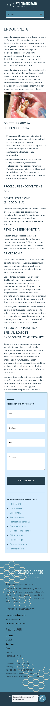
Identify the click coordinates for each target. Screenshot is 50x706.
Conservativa (16, 508)
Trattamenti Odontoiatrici (16, 615)
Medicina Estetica (13, 619)
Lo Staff (9, 640)
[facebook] (7, 682)
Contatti (9, 652)
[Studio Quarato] (22, 5)
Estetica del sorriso (18, 544)
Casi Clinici (10, 644)
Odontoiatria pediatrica (20, 530)
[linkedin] (17, 680)
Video (8, 648)
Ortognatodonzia (18, 526)
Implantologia (16, 539)
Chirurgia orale (16, 535)
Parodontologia (17, 517)
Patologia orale (17, 548)
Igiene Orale (15, 503)
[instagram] (12, 682)
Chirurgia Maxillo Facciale (15, 623)
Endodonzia (15, 512)
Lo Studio (9, 636)
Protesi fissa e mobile (20, 521)
